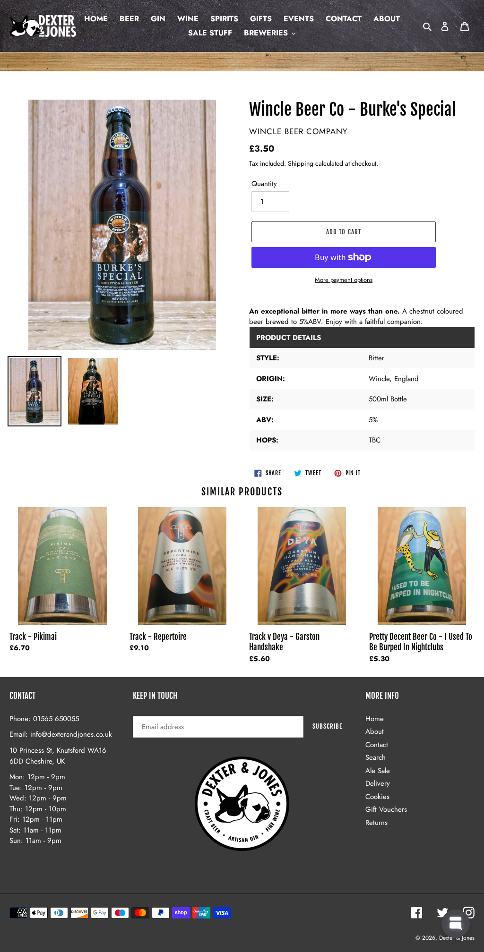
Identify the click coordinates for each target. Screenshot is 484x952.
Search (375, 757)
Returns (376, 822)
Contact (376, 745)
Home (374, 719)
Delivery (377, 783)
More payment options (343, 279)
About (374, 731)
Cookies (377, 796)
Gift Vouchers (386, 809)
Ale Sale (377, 770)
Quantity (264, 183)
